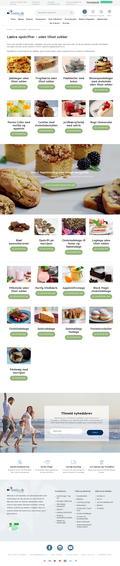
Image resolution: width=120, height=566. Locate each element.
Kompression (41, 19)
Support (60, 509)
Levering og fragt (83, 502)
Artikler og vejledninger (61, 522)
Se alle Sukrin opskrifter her (60, 185)
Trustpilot (100, 508)
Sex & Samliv (55, 23)
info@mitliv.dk (24, 472)
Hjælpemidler (102, 19)
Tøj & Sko (65, 23)
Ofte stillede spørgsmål (61, 505)
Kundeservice (60, 491)
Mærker (21, 19)
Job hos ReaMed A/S (105, 502)
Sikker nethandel (83, 522)
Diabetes (29, 19)
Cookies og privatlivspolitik (82, 518)
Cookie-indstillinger (84, 513)
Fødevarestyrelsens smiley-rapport (84, 526)
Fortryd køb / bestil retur (84, 509)
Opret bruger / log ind (63, 497)
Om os (99, 499)
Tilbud (13, 19)
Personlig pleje (70, 19)
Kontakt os (101, 496)
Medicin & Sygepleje (86, 19)
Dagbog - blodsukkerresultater (64, 516)
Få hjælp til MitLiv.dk (64, 501)
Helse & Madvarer (55, 19)
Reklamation (81, 505)
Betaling (80, 499)
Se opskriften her (19, 296)
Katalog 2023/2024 (64, 512)
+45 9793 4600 (26, 470)
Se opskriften (19, 87)
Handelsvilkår (82, 496)
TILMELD (95, 432)
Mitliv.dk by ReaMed (103, 491)
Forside (9, 29)
